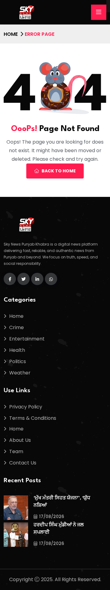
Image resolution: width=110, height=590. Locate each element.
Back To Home (59, 171)
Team (16, 451)
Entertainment (27, 339)
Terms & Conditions (32, 418)
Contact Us (22, 463)
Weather (20, 373)
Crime (16, 327)
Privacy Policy (25, 407)
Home (11, 34)
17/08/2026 (51, 516)
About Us (20, 440)
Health (17, 350)
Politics (17, 361)
